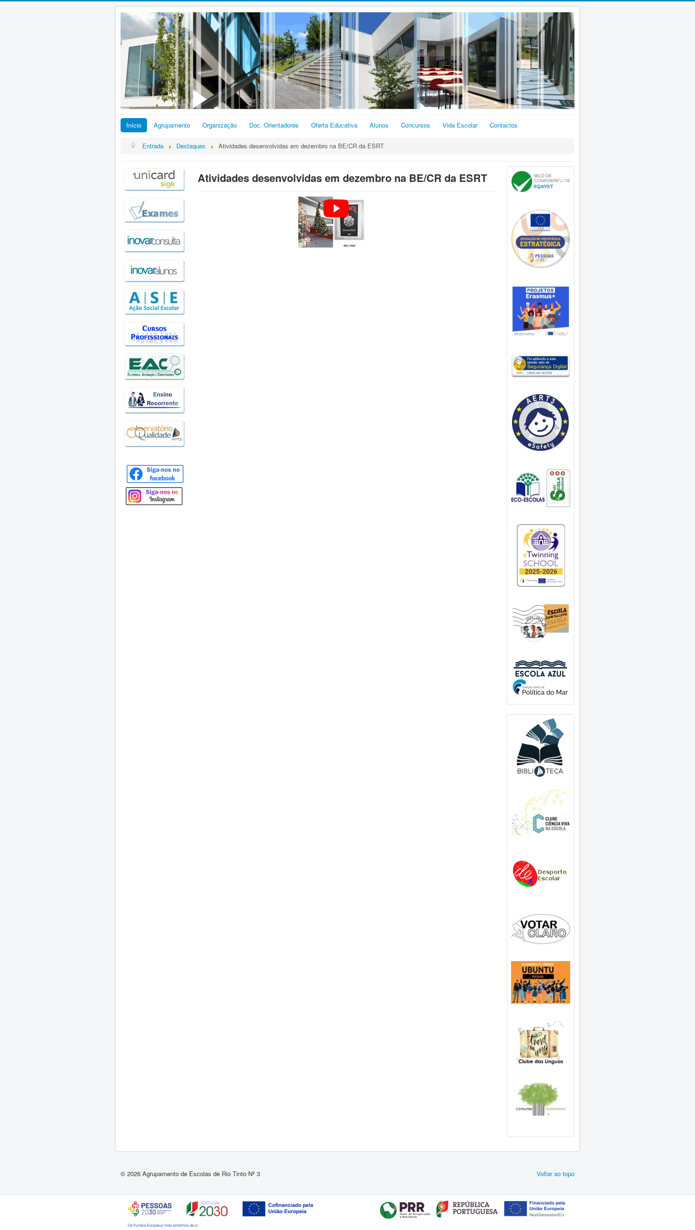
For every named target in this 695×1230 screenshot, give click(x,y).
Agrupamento (172, 124)
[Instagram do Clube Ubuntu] (540, 981)
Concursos (415, 124)
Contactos (504, 124)
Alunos (379, 124)
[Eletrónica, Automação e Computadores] (154, 365)
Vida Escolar (460, 124)
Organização (219, 124)
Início (133, 124)
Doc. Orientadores (274, 124)
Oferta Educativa (334, 124)
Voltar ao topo (555, 1173)
